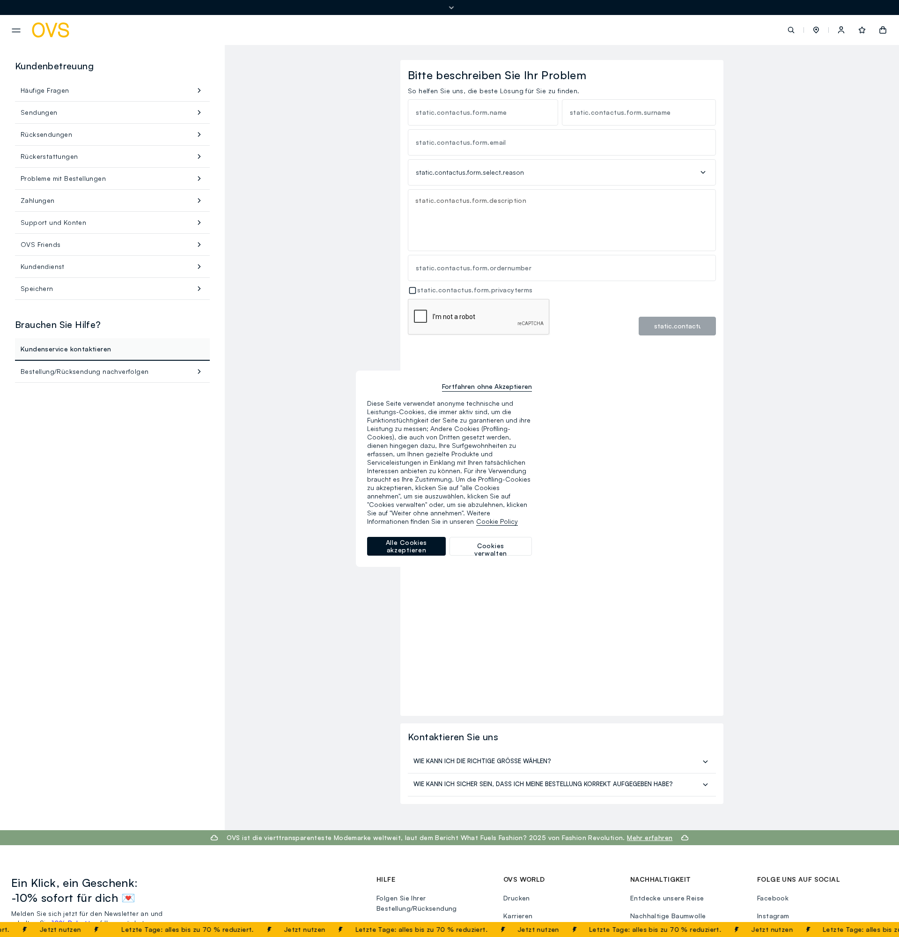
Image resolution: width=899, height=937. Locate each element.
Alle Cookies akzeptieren (406, 546)
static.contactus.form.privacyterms (475, 290)
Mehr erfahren (649, 837)
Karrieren (518, 916)
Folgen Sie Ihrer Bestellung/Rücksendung (416, 903)
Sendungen (39, 112)
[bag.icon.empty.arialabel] (883, 30)
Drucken (516, 898)
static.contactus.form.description (470, 200)
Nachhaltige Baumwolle (668, 916)
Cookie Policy (497, 521)
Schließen (869, 929)
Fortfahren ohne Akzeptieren (487, 386)
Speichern (37, 288)
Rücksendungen (46, 134)
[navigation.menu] (16, 30)
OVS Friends (40, 244)
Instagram (773, 916)
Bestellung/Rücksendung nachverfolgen (84, 371)
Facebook (772, 898)
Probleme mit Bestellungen (63, 178)
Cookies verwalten (490, 549)
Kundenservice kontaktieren (66, 349)
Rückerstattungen (49, 156)
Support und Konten (53, 222)
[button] (816, 30)
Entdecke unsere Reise (667, 898)
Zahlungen (38, 200)
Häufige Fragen (45, 90)
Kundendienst (43, 266)
